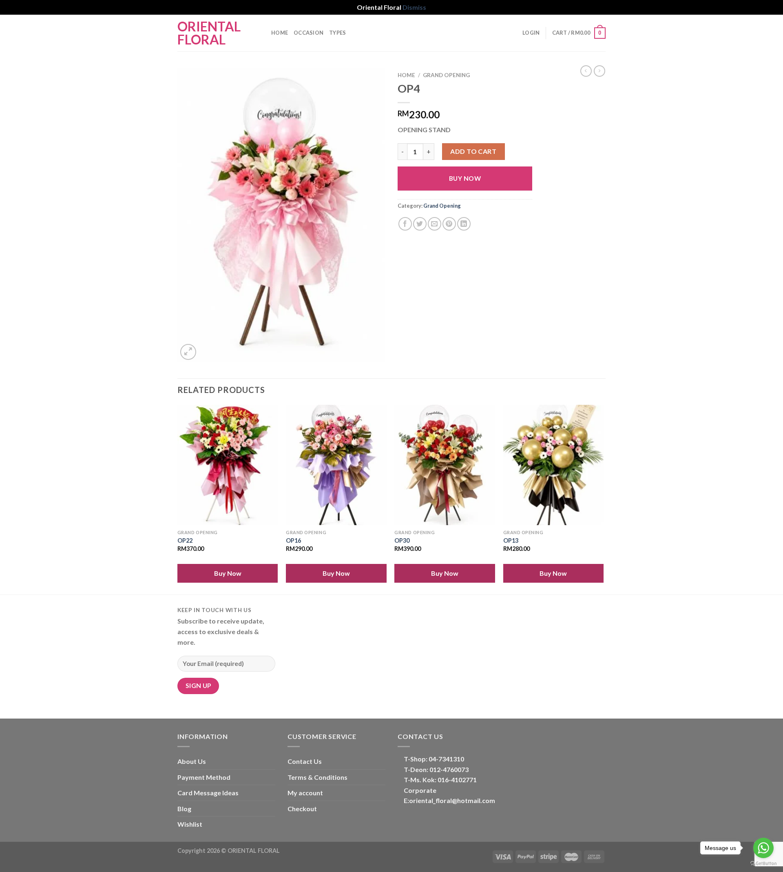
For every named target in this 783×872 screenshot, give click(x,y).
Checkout (302, 808)
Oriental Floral (209, 33)
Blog (184, 808)
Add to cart (473, 151)
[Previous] (178, 499)
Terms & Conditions (317, 777)
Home (279, 32)
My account (305, 793)
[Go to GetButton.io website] (763, 863)
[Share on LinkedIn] (464, 224)
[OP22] (227, 465)
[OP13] (553, 465)
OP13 (510, 540)
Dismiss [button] (414, 7)
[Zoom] (188, 352)
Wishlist (189, 824)
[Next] (603, 499)
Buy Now (465, 178)
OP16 (293, 540)
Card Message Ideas (208, 793)
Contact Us (305, 761)
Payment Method (203, 777)
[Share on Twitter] (420, 224)
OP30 (401, 540)
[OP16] (336, 465)
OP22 (184, 540)
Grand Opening (446, 75)
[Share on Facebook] (405, 224)
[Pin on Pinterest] (449, 224)
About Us (191, 761)
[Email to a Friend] (434, 224)
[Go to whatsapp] (763, 848)
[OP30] (444, 465)
